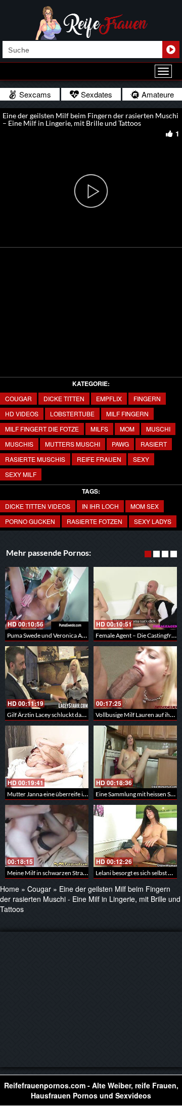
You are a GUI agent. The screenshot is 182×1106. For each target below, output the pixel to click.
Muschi (158, 428)
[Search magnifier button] (170, 49)
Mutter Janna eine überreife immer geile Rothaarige (74, 794)
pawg (120, 444)
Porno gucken (30, 521)
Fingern (147, 398)
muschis (19, 444)
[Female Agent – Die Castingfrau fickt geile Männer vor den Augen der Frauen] (135, 598)
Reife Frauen (99, 459)
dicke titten (63, 398)
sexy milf (20, 474)
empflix (109, 398)
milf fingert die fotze (42, 428)
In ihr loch (100, 506)
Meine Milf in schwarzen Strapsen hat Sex (61, 873)
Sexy (141, 459)
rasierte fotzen (94, 521)
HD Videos (21, 413)
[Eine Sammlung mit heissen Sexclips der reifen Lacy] (135, 757)
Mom (127, 428)
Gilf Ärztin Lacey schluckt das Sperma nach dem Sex (74, 714)
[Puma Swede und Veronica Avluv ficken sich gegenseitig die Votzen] (46, 598)
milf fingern (127, 413)
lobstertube (72, 413)
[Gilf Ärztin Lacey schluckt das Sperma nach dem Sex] (46, 677)
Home (9, 889)
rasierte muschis (35, 459)
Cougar (18, 398)
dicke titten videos (37, 506)
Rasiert (154, 444)
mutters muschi (72, 444)
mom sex (144, 506)
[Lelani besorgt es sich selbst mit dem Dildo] (135, 836)
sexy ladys (152, 521)
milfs (99, 428)
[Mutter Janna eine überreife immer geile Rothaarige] (46, 757)
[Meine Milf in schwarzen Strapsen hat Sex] (46, 836)
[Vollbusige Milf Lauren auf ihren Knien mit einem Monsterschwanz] (135, 677)
